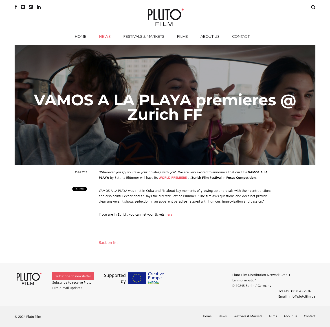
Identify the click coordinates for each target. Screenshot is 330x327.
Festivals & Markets (143, 36)
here (168, 214)
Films (182, 36)
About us (210, 36)
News (105, 36)
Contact (241, 36)
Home (80, 36)
